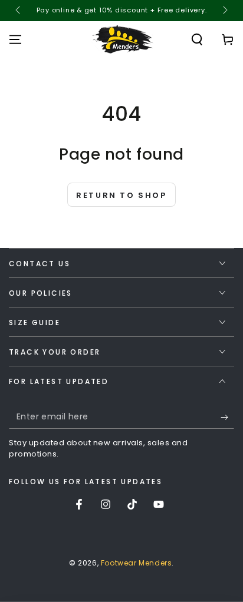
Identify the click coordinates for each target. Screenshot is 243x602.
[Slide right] (224, 10)
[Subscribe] (227, 417)
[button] (197, 39)
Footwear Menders (136, 563)
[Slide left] (19, 10)
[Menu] (15, 39)
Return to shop (121, 195)
